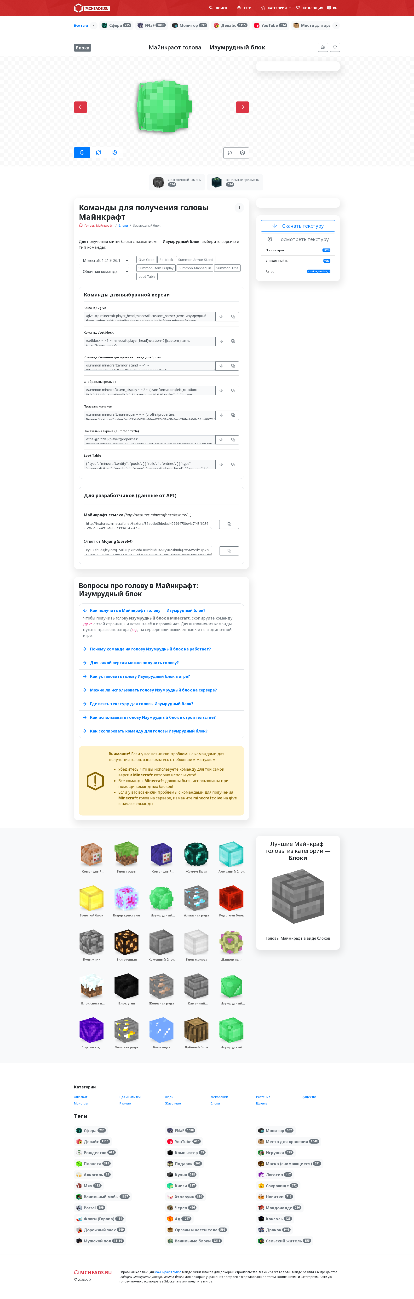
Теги (247, 8)
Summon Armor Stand (195, 259)
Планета (96, 1163)
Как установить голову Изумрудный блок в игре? (140, 676)
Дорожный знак (104, 1230)
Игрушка (279, 1152)
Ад (182, 1219)
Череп (185, 1207)
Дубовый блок (196, 1047)
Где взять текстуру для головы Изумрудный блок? (141, 703)
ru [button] (335, 8)
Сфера (119, 25)
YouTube (273, 25)
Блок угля (126, 1003)
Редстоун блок (231, 915)
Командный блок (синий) (161, 873)
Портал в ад (91, 1047)
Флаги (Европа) (103, 1219)
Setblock (166, 259)
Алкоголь (96, 1174)
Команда (95, 308)
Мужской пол (103, 1241)
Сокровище (281, 1185)
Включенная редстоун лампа (126, 961)
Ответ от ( (108, 541)
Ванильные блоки (197, 1241)
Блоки (123, 225)
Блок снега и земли (91, 1005)
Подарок (187, 1163)
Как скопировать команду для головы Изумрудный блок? (148, 731)
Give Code (146, 259)
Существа (309, 1097)
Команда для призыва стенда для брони (122, 357)
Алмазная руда (196, 915)
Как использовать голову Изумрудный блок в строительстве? (153, 717)
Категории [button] (277, 8)
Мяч (92, 1185)
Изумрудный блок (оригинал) (231, 1005)
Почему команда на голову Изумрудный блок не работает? (150, 649)
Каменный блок (162, 959)
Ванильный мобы (106, 1196)
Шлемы (262, 1103)
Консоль (278, 1219)
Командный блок (92, 873)
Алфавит (80, 1097)
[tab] (82, 152)
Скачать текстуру (302, 226)
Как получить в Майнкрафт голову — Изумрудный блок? (147, 610)
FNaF (154, 25)
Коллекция (312, 8)
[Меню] (323, 47)
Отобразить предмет (100, 381)
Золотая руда (126, 1047)
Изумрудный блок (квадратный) (231, 1051)
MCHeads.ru (95, 1272)
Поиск (221, 8)
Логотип (278, 1174)
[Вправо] (336, 25)
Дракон (277, 1230)
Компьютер (189, 1152)
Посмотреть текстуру (302, 239)
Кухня (185, 1174)
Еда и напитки (130, 1097)
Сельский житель (288, 1241)
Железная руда (161, 1003)
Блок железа (196, 959)
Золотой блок (91, 915)
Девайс (233, 25)
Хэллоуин (188, 1196)
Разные (125, 1103)
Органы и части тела (200, 1230)
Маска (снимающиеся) (293, 1163)
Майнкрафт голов (168, 1272)
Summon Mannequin (195, 268)
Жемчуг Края (196, 871)
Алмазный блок (231, 871)
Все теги (81, 25)
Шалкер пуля (231, 959)
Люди (169, 1097)
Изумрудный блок (161, 917)
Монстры (81, 1103)
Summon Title (227, 268)
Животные (173, 1103)
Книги (185, 1185)
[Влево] (94, 25)
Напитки (278, 1196)
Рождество (99, 1152)
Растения (263, 1097)
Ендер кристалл (126, 915)
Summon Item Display (155, 268)
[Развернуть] (221, 316)
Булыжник (91, 959)
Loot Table (146, 276)
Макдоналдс (283, 1207)
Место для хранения (327, 25)
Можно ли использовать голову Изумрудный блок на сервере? (153, 690)
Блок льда (161, 1047)
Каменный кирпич (196, 1005)
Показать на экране (111, 431)
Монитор (193, 25)
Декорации (219, 1097)
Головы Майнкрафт (99, 225)
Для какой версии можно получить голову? (134, 662)
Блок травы (126, 871)
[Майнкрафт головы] (92, 8)
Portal (94, 1207)
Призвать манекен (98, 406)
